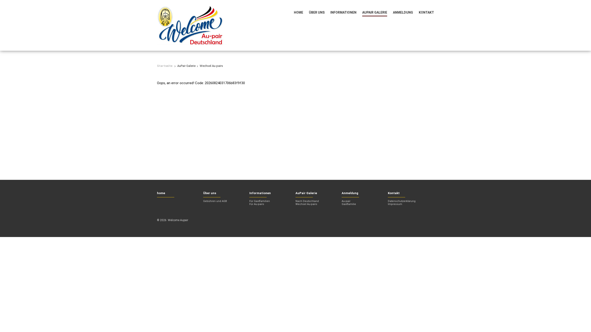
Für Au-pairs (256, 204)
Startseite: (165, 66)
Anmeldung (403, 12)
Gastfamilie (349, 204)
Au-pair (346, 201)
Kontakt (426, 12)
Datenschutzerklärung (402, 201)
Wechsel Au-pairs (306, 204)
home (298, 12)
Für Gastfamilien (259, 201)
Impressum (395, 204)
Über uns (317, 12)
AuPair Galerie (374, 12)
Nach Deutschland (307, 201)
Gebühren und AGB (215, 201)
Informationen (343, 12)
